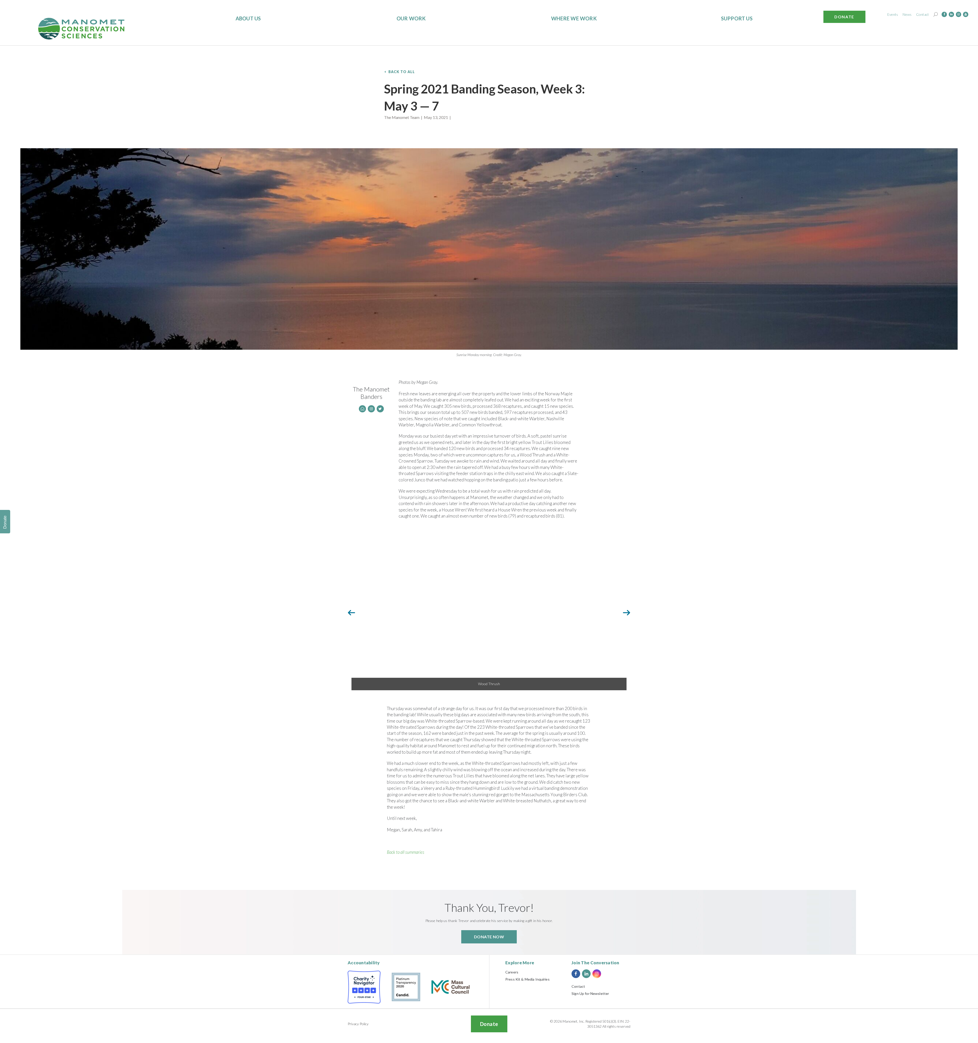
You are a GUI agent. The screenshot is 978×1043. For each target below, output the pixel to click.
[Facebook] (944, 14)
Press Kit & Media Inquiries (527, 979)
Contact (922, 14)
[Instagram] (958, 14)
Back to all (401, 72)
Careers (511, 972)
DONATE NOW (489, 936)
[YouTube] (965, 14)
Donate (844, 16)
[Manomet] (81, 28)
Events (892, 14)
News (907, 14)
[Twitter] (380, 408)
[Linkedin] (951, 14)
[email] (362, 408)
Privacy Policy (358, 1024)
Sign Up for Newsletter (590, 993)
